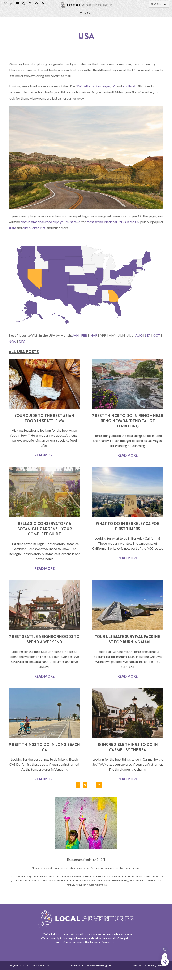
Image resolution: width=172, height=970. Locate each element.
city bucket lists (33, 228)
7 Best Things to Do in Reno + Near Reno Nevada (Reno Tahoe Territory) (127, 421)
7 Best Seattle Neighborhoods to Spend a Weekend (44, 639)
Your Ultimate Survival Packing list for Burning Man (127, 639)
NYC (79, 86)
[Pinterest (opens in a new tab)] (11, 3)
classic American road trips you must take (50, 222)
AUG (139, 335)
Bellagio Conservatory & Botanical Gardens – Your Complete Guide (44, 529)
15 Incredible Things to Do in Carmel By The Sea (128, 747)
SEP (148, 335)
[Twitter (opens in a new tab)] (30, 3)
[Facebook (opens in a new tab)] (24, 3)
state (12, 228)
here (104, 938)
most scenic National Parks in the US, (113, 222)
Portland (128, 86)
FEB (84, 335)
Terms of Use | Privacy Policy (147, 965)
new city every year (120, 934)
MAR (93, 335)
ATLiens (85, 934)
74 (98, 784)
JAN (75, 335)
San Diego (103, 86)
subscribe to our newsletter (73, 942)
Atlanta (89, 86)
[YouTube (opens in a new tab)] (17, 3)
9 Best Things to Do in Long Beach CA (44, 747)
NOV (12, 341)
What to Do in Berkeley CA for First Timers (127, 526)
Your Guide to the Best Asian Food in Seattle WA (44, 418)
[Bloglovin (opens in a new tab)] (36, 3)
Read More (44, 455)
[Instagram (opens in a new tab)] (5, 3)
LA (113, 86)
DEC (22, 341)
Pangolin (106, 965)
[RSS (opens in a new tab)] (43, 3)
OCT (156, 335)
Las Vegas (69, 938)
